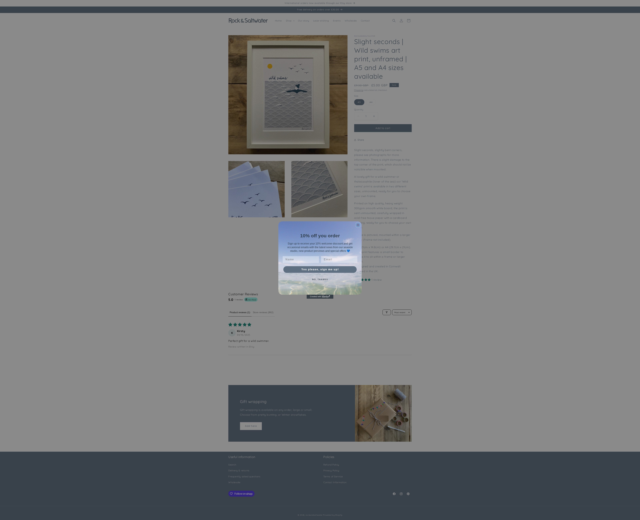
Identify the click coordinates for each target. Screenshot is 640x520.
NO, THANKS (320, 279)
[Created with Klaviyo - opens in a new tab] (320, 297)
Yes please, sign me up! (320, 269)
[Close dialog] (358, 225)
